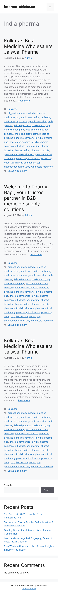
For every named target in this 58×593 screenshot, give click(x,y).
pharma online (21, 150)
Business (12, 109)
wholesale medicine (42, 166)
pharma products (40, 150)
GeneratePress (29, 588)
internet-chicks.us (19, 7)
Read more (24, 100)
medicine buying (41, 125)
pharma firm (33, 146)
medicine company (14, 129)
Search (8, 485)
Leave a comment (17, 171)
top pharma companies (23, 162)
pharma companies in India (24, 142)
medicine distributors (26, 133)
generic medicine (37, 121)
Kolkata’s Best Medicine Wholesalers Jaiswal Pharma (28, 46)
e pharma (21, 121)
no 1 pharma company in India (26, 138)
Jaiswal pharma (22, 125)
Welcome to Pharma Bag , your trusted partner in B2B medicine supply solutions (26, 198)
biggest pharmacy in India (22, 113)
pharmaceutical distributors (19, 154)
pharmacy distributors (28, 158)
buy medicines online (27, 117)
